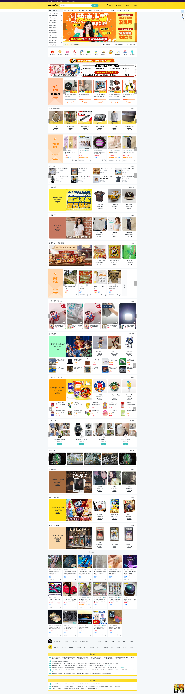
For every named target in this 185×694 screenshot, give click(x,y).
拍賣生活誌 (81, 10)
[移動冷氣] (85, 67)
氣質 (124, 641)
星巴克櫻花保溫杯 (84, 641)
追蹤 (60, 444)
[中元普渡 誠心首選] (101, 27)
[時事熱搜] (92, 61)
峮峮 (119, 641)
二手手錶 (99, 641)
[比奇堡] (99, 67)
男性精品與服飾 (52, 27)
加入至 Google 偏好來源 (182, 14)
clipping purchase (75, 160)
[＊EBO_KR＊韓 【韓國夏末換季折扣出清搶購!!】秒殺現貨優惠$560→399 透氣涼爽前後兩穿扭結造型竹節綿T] (56, 429)
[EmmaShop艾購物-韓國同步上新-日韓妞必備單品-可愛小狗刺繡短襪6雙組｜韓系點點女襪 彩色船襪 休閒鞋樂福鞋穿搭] (122, 429)
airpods (131, 647)
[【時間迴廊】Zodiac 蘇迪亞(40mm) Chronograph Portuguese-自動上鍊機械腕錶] (88, 426)
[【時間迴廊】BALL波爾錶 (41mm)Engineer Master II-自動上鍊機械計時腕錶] (88, 433)
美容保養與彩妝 (52, 30)
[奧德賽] (129, 73)
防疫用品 (71, 647)
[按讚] (64, 323)
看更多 (132, 108)
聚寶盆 (124, 647)
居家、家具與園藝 (53, 32)
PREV (49, 121)
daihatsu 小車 (57, 641)
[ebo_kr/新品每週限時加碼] (60, 437)
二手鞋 (98, 647)
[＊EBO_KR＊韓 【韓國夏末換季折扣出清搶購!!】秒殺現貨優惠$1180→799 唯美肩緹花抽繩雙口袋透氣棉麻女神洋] (66, 433)
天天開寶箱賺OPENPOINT (75, 44)
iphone (106, 641)
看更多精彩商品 (124, 285)
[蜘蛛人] (85, 73)
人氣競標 (96, 10)
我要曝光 (55, 98)
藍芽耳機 (56, 647)
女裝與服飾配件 (52, 20)
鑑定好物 (73, 10)
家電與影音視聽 (52, 42)
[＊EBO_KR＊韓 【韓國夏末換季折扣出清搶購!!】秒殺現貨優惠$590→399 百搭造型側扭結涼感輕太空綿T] (66, 426)
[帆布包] (114, 73)
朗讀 (182, 11)
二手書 (118, 647)
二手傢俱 (131, 641)
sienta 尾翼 (74, 641)
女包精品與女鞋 (52, 23)
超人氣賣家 (89, 10)
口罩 (112, 647)
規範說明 (107, 665)
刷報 (50, 641)
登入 (110, 5)
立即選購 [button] (100, 518)
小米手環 (79, 647)
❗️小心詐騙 (111, 10)
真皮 (93, 641)
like (72, 160)
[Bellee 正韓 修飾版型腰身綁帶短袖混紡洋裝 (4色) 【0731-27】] (110, 433)
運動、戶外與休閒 (53, 35)
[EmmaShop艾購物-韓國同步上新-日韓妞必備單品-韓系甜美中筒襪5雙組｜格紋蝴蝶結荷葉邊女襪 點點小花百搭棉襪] (132, 426)
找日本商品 (131, 334)
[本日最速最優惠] (179, 688)
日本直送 (66, 10)
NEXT (136, 121)
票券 (85, 647)
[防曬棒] (129, 67)
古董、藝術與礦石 (53, 15)
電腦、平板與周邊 (53, 37)
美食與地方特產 (52, 45)
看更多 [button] (57, 230)
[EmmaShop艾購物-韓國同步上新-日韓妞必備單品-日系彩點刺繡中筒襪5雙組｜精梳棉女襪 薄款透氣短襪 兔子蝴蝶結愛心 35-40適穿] (132, 433)
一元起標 (66, 641)
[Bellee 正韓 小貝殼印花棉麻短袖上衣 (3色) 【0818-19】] (100, 429)
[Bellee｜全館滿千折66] (104, 437)
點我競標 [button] (100, 208)
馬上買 (132, 243)
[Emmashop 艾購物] (126, 437)
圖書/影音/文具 (52, 18)
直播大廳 (132, 450)
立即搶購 (70, 102)
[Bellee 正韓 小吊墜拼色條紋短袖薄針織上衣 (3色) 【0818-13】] (110, 426)
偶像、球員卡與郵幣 (53, 13)
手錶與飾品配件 (52, 25)
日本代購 (118, 10)
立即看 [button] (57, 202)
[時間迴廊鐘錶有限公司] (82, 437)
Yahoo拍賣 (53, 5)
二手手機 (92, 647)
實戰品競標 (131, 187)
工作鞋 (112, 641)
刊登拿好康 (126, 10)
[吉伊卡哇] (99, 73)
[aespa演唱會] (114, 67)
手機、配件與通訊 (53, 40)
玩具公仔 (103, 10)
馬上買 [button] (99, 264)
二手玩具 (64, 647)
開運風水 (106, 647)
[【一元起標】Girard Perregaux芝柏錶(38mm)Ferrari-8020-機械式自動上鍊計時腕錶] (78, 429)
